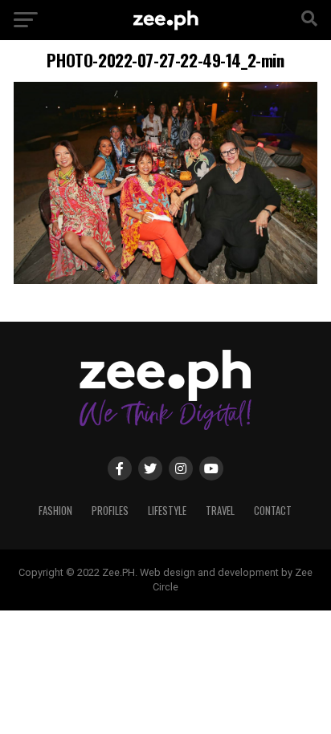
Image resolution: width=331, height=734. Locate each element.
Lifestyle (167, 510)
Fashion (55, 510)
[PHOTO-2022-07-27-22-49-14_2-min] (165, 279)
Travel (220, 510)
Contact (273, 510)
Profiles (110, 510)
